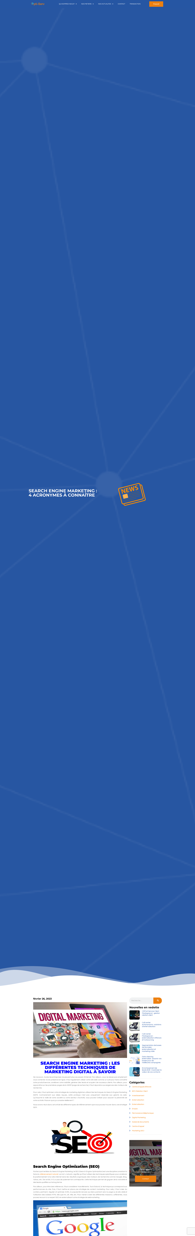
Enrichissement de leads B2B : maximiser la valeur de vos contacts (152, 1070)
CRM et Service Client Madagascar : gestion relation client (151, 1013)
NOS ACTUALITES (104, 4)
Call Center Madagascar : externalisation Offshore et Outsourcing (151, 1037)
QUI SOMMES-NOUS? (67, 4)
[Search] (157, 1001)
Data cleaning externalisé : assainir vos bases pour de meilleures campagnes (151, 1060)
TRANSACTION (135, 4)
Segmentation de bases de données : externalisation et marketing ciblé (151, 1048)
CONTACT (121, 4)
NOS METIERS (86, 4)
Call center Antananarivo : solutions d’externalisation (151, 1024)
